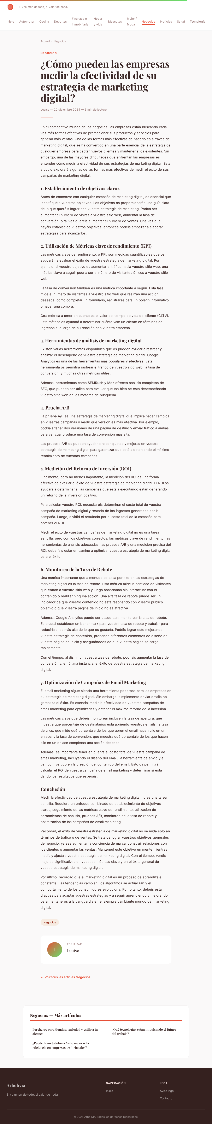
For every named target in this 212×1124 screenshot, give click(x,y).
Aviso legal (167, 1091)
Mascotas (115, 21)
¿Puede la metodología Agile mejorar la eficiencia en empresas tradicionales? (61, 1045)
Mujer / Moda (132, 21)
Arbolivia (16, 1085)
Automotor (26, 21)
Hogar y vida (98, 21)
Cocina (44, 21)
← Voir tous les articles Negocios (65, 977)
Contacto (166, 1098)
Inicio (10, 21)
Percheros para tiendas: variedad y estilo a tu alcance (65, 1031)
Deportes (60, 21)
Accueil (45, 41)
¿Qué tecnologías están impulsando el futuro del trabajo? (144, 1031)
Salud (181, 21)
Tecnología (197, 21)
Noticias (166, 21)
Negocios (148, 21)
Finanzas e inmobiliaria (80, 21)
